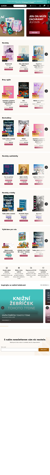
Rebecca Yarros (23, 215)
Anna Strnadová (23, 67)
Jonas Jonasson (38, 68)
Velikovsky (43, 103)
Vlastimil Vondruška (23, 178)
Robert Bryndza (23, 102)
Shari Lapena (8, 140)
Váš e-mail (3, 347)
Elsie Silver (8, 65)
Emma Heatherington (38, 178)
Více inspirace (44, 285)
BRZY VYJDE (5, 97)
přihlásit (44, 349)
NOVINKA (5, 60)
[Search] (24, 5)
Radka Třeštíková (36, 103)
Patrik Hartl (8, 105)
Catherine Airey (38, 215)
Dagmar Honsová (8, 178)
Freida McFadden (24, 140)
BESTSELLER (5, 58)
